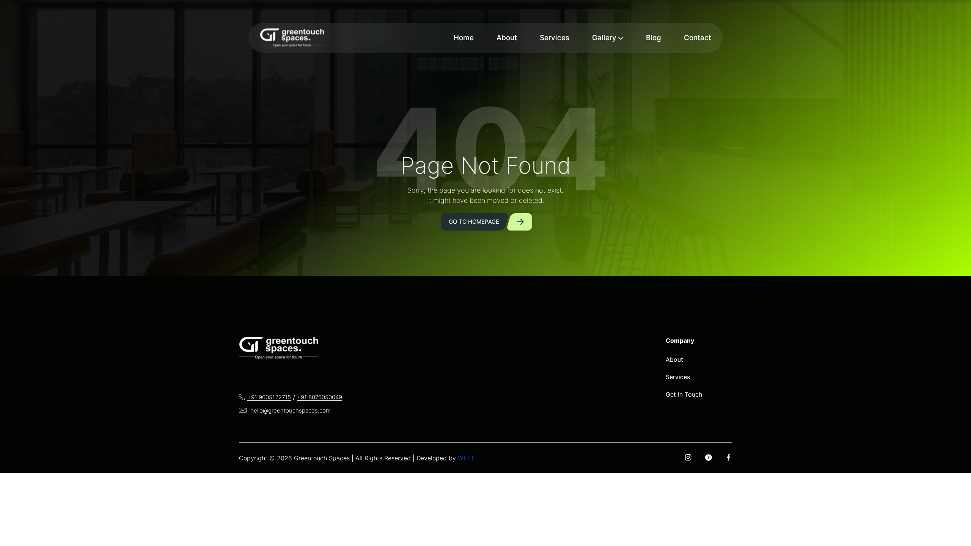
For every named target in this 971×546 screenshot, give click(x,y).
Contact (697, 37)
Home (464, 37)
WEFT (466, 458)
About (506, 37)
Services (554, 37)
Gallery (604, 37)
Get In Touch (684, 394)
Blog (653, 37)
